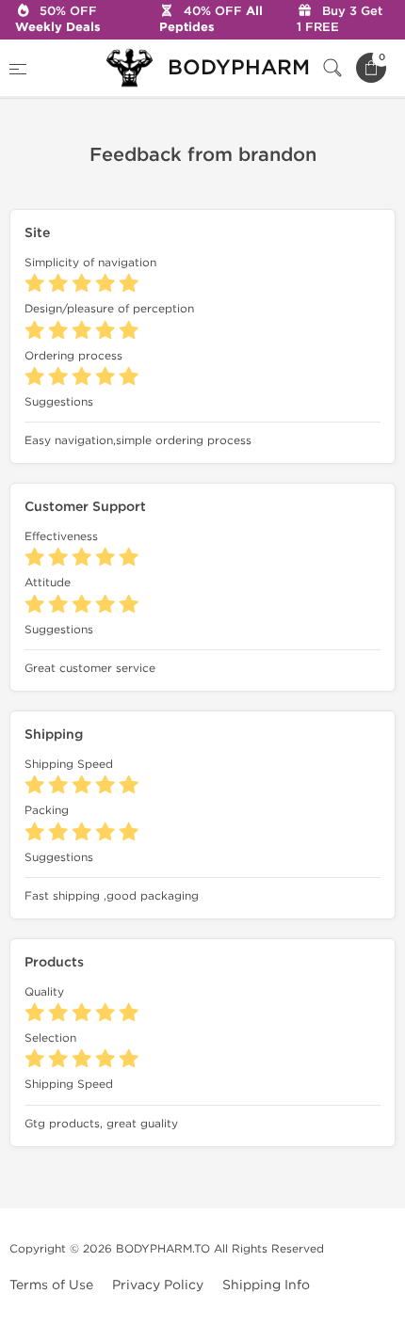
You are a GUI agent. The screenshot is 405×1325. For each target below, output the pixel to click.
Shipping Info (266, 1285)
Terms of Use (51, 1285)
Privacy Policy (157, 1285)
